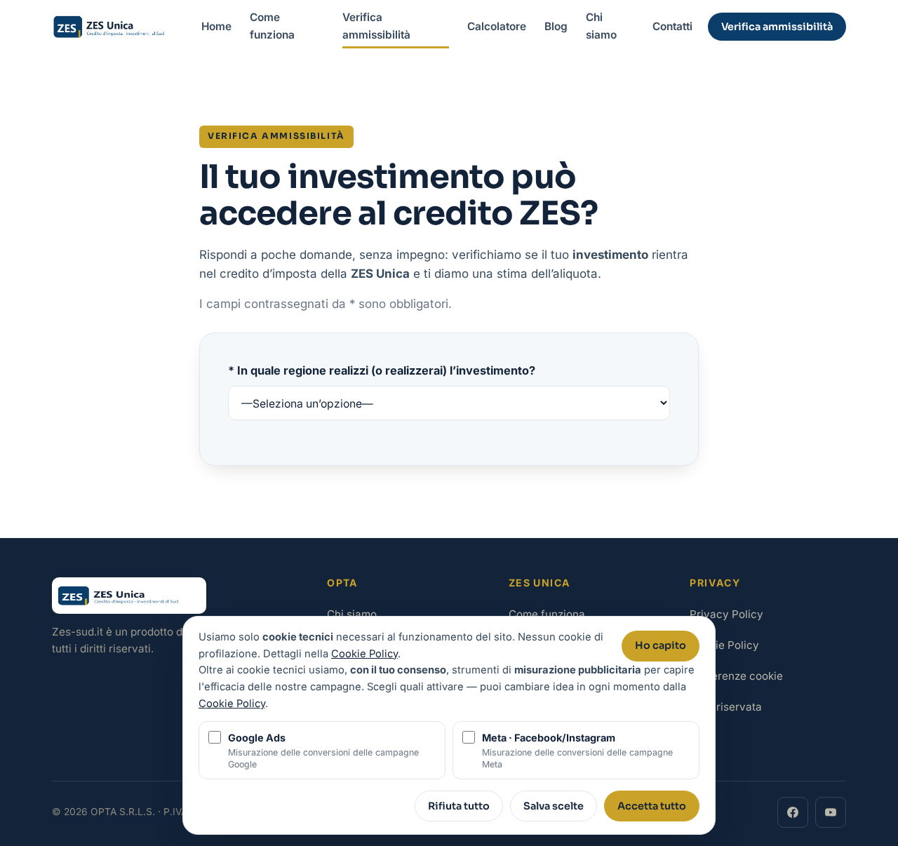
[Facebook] (792, 812)
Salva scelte (553, 806)
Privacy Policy (726, 614)
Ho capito (660, 645)
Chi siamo (601, 26)
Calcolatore (496, 26)
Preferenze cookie (736, 676)
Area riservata (726, 706)
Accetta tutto (651, 806)
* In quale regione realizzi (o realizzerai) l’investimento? (381, 370)
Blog (556, 26)
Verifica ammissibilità (376, 26)
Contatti (672, 26)
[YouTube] (830, 812)
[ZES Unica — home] (119, 27)
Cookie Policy (724, 645)
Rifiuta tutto (459, 806)
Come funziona (272, 26)
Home (216, 26)
